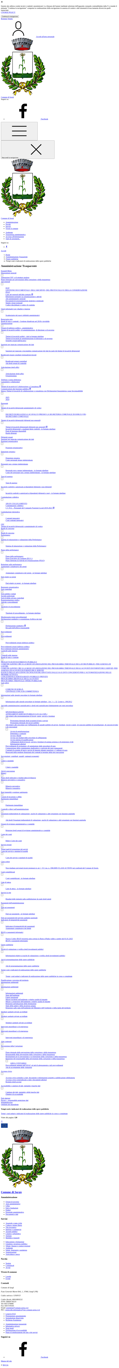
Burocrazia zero (7, 319)
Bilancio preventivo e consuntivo (13, 780)
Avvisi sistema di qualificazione (21, 740)
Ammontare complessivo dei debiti (18, 928)
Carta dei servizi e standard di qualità (14, 851)
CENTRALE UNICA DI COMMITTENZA (22, 691)
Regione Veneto (7, 19)
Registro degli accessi (13, 1082)
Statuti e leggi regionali (14, 303)
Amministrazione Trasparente (17, 257)
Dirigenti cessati (7, 437)
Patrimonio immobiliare (9, 799)
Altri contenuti (6, 1042)
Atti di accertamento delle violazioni (19, 1067)
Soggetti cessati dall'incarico (16, 341)
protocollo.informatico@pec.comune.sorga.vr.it (22, 1310)
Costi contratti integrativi (15, 520)
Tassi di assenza (7, 477)
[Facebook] (6, 247)
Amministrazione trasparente (16, 1324)
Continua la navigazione (10, 16)
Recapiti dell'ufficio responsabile (17, 628)
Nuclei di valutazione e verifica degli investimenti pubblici (22, 949)
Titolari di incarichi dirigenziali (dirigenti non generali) (21, 420)
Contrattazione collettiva (10, 497)
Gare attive (5, 683)
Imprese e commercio (13, 1229)
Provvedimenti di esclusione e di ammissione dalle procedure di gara (31, 746)
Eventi (8, 1279)
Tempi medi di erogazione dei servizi (14, 849)
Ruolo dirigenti (11, 433)
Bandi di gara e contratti (9, 657)
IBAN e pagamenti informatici (12, 932)
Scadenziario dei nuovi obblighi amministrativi (23, 315)
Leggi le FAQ (11, 1314)
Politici (8, 1210)
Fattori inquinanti (12, 997)
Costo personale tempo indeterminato (19, 460)
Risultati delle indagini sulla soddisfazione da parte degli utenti (28, 899)
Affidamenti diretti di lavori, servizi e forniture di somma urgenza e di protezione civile (41, 742)
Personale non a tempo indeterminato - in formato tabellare (27, 470)
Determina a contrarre (18, 734)
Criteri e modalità (7, 761)
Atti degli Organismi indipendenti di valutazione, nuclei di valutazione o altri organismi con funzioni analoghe (46, 820)
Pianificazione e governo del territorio (14, 980)
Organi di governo (12, 1202)
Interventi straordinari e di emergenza (14, 1027)
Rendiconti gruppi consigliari (16, 361)
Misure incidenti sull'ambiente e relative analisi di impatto (26, 1000)
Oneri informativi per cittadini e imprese (15, 309)
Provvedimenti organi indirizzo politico (15, 647)
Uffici (8, 1206)
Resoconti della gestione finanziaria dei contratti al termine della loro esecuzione (35, 752)
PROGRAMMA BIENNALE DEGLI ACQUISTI (20, 679)
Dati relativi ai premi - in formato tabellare (21, 583)
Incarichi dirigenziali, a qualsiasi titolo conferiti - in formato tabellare (30, 429)
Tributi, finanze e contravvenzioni (18, 1246)
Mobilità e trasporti (12, 1238)
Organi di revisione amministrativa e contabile (18, 824)
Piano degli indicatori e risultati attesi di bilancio (18, 778)
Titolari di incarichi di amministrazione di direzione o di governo (29, 339)
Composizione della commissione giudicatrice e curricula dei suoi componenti (34, 748)
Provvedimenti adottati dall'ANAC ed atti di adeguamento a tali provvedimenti (34, 1065)
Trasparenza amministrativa (16, 235)
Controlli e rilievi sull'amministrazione (15, 809)
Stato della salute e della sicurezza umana (21, 1006)
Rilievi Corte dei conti (14, 841)
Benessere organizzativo (10, 587)
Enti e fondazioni (12, 1208)
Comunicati (10, 1265)
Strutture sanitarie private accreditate (14, 1012)
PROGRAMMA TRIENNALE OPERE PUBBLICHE (21, 681)
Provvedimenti (6, 632)
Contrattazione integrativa (10, 512)
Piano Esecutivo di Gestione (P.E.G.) (19, 558)
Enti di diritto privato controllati (12, 598)
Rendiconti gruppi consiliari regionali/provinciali (18, 355)
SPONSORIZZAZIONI (15, 712)
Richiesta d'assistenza (13, 1320)
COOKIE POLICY (8, 12)
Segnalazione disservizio (15, 1318)
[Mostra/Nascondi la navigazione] (19, 131)
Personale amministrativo (15, 1212)
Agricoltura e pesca (13, 1254)
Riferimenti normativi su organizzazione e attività (23, 297)
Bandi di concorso (7, 528)
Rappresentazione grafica (10, 600)
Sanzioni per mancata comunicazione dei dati (17, 345)
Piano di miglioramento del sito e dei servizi (22, 1332)
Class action (5, 862)
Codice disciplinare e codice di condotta (20, 305)
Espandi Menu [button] (6, 271)
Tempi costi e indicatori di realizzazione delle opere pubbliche (23, 970)
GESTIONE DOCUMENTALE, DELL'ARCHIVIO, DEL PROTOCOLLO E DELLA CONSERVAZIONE (46, 290)
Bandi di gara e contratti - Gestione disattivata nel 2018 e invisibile (25, 321)
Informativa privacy (13, 1326)
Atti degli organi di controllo (16, 363)
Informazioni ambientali (9, 982)
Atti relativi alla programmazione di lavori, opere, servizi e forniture (30, 716)
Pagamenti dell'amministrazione (12, 903)
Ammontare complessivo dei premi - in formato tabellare (26, 573)
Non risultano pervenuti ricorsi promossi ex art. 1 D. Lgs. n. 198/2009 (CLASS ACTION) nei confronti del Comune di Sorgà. (52, 868)
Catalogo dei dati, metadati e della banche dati (22, 1092)
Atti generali (5, 282)
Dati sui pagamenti (8, 907)
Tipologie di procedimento (10, 607)
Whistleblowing (7, 1102)
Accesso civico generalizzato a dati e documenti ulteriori (26, 1080)
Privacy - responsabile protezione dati (14, 1100)
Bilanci (3, 773)
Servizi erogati (6, 845)
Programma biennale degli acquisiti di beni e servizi (29, 721)
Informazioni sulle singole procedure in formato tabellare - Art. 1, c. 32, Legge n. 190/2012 (39, 702)
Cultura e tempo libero (14, 1225)
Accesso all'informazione (15, 237)
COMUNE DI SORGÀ (14, 689)
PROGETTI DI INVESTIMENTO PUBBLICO (19, 662)
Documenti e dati (12, 1214)
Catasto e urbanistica (13, 1234)
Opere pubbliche (12, 259)
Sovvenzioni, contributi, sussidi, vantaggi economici (20, 756)
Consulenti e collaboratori (10, 382)
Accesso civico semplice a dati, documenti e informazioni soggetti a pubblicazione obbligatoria (40, 1078)
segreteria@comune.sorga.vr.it (17, 1308)
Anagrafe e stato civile (14, 1223)
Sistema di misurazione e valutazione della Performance (21, 540)
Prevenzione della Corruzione (12, 1046)
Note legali (10, 1328)
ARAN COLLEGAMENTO (16, 504)
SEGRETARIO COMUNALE (17, 416)
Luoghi (8, 1276)
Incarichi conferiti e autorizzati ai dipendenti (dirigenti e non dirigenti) (26, 487)
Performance (5, 535)
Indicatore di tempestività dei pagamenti (20, 926)
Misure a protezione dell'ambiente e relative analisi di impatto (28, 1002)
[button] (12, 222)
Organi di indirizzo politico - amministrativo (17, 328)
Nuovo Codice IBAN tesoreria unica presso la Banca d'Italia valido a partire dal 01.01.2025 (39, 939)
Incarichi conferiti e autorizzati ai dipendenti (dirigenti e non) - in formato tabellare (36, 493)
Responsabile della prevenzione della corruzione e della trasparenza (30, 1055)
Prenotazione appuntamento (16, 1316)
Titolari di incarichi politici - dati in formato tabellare (25, 336)
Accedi (3, 251)
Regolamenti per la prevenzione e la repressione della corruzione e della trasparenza (36, 1057)
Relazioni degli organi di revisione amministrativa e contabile (28, 830)
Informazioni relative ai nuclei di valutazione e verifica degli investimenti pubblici (35, 956)
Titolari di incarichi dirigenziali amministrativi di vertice (21, 408)
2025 (7, 397)
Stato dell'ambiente (12, 995)
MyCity (5, 1365)
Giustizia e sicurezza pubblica (16, 1244)
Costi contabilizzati (8, 872)
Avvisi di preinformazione (19, 731)
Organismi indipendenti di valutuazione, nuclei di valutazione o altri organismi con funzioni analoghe (38, 814)
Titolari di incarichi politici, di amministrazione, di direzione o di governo (27, 330)
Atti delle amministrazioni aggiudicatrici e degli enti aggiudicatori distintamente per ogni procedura (37, 706)
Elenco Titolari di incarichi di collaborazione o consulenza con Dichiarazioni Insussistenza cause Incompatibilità (42, 391)
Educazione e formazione (15, 1242)
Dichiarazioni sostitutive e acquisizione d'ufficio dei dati (21, 619)
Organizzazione (6, 323)
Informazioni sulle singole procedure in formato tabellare (21, 695)
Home (8, 255)
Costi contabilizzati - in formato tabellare (20, 878)
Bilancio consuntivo (13, 788)
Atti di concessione (8, 771)
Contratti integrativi (13, 518)
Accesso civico (6, 1071)
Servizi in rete (6, 893)
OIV (2, 524)
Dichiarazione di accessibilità (16, 1330)
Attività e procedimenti (9, 602)
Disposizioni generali (8, 273)
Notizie (8, 1263)
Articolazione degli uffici (10, 367)
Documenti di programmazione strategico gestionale (25, 301)
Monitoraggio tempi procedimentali (14, 617)
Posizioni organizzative (9, 441)
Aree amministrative (13, 1204)
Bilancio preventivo (13, 786)
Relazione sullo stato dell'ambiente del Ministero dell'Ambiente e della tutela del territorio (38, 1008)
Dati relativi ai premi (8, 577)
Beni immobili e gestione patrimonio (14, 792)
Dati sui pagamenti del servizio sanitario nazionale (19, 918)
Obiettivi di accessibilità (14, 1094)
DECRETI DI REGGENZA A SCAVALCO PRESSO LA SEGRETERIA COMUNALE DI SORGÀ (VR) (46, 414)
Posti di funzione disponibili (16, 431)
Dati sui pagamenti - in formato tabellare (20, 914)
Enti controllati (6, 589)
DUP (7, 288)
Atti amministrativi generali (15, 299)
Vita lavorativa (11, 1227)
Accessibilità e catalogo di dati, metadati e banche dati (20, 1086)
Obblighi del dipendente (10, 1105)
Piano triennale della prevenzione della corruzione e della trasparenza (31, 1052)
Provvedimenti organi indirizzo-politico (20, 643)
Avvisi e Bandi (15, 736)
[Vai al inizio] (2, 1122)
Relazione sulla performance (11, 564)
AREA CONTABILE (18, 1063)
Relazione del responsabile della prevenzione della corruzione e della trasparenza (35, 1059)
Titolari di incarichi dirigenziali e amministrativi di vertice (22, 526)
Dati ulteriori (5, 1098)
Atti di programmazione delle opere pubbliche (18, 960)
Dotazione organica (8, 452)
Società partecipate (8, 596)
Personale (4, 403)
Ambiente (9, 232)
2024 (7, 399)
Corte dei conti (6, 834)
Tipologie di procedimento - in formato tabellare (23, 613)
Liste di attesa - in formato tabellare (18, 889)
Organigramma (11, 376)
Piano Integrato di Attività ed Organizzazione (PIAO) (25, 561)
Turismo (9, 1236)
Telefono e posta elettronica (11, 380)
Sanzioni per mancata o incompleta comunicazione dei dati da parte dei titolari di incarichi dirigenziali (43, 351)
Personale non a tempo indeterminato (14, 464)
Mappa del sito (6, 1361)
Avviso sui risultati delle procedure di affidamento (28, 738)
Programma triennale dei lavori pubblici (24, 723)
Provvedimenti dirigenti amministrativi (15, 649)
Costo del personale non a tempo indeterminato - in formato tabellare (31, 473)
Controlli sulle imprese (9, 651)
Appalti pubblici (11, 1232)
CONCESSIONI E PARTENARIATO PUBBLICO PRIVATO (24, 677)
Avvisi (8, 1268)
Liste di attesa (6, 882)
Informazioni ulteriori (18, 744)
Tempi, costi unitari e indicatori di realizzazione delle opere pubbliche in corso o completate (39, 976)
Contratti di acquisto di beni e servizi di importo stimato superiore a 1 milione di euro (36, 750)
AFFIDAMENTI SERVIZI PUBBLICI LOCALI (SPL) (26, 714)
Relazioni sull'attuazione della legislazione (21, 1004)
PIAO (8, 292)
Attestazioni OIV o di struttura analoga (15, 277)
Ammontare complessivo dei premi (13, 567)
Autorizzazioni (11, 1252)
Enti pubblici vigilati (8, 594)
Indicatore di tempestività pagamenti (14, 920)
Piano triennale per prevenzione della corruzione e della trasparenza (25, 280)
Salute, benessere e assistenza (16, 1250)
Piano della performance (10, 550)
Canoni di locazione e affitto (11, 797)
